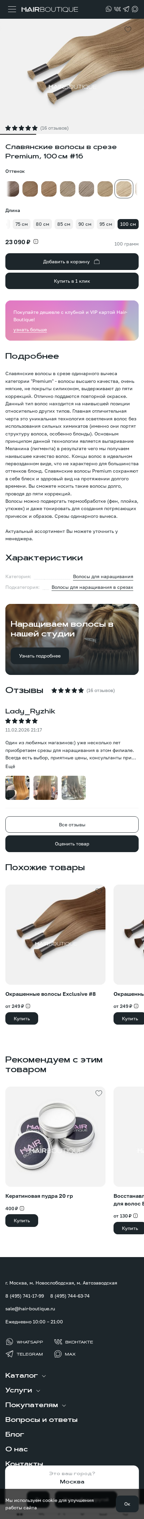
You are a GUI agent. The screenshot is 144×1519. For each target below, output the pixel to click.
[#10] (67, 189)
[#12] (105, 189)
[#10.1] (86, 189)
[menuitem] (72, 1376)
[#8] (49, 189)
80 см (42, 224)
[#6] (30, 189)
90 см (84, 224)
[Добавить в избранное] (128, 29)
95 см (105, 224)
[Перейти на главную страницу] (49, 9)
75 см (21, 224)
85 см (63, 224)
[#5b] (11, 189)
